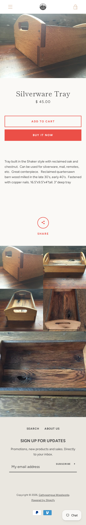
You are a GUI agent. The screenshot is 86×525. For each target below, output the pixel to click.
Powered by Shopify (43, 500)
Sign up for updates (43, 440)
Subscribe (63, 463)
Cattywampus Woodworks (54, 494)
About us (52, 428)
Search (33, 428)
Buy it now (43, 135)
